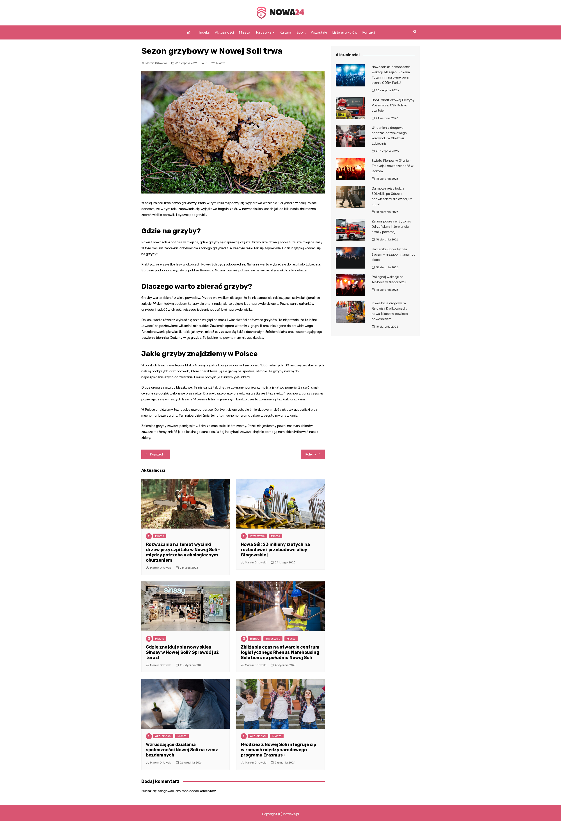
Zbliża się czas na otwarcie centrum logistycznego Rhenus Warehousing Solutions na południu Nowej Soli (280, 652)
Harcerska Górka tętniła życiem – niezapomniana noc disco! (393, 254)
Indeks (204, 32)
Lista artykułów (344, 32)
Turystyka (263, 32)
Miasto (244, 32)
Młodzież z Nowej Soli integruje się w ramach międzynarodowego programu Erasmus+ (278, 750)
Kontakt (368, 32)
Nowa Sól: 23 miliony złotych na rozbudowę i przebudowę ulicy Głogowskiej (275, 549)
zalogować (166, 791)
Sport (301, 32)
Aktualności (224, 32)
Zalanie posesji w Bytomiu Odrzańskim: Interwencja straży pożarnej (391, 226)
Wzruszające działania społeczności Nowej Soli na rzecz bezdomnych (182, 750)
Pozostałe (319, 32)
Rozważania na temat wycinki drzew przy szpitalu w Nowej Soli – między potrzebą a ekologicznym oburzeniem (183, 552)
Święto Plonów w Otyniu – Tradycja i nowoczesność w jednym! (393, 166)
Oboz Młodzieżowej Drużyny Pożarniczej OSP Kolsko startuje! (393, 105)
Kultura (285, 32)
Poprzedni (157, 454)
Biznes (254, 638)
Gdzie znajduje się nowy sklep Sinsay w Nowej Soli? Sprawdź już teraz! (182, 652)
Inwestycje (257, 536)
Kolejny (310, 454)
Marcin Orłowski (156, 63)
